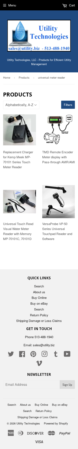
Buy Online (39, 297)
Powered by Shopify (56, 423)
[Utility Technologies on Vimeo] (39, 364)
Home (6, 77)
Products (24, 77)
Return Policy (39, 315)
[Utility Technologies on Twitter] (11, 355)
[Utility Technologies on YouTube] (67, 355)
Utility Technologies (28, 423)
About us (39, 292)
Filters (68, 105)
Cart (71, 5)
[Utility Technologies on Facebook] (22, 355)
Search (39, 286)
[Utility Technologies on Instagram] (44, 355)
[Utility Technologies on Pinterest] (33, 355)
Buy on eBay (39, 303)
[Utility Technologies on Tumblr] (56, 355)
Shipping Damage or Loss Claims (39, 320)
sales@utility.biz (44, 345)
